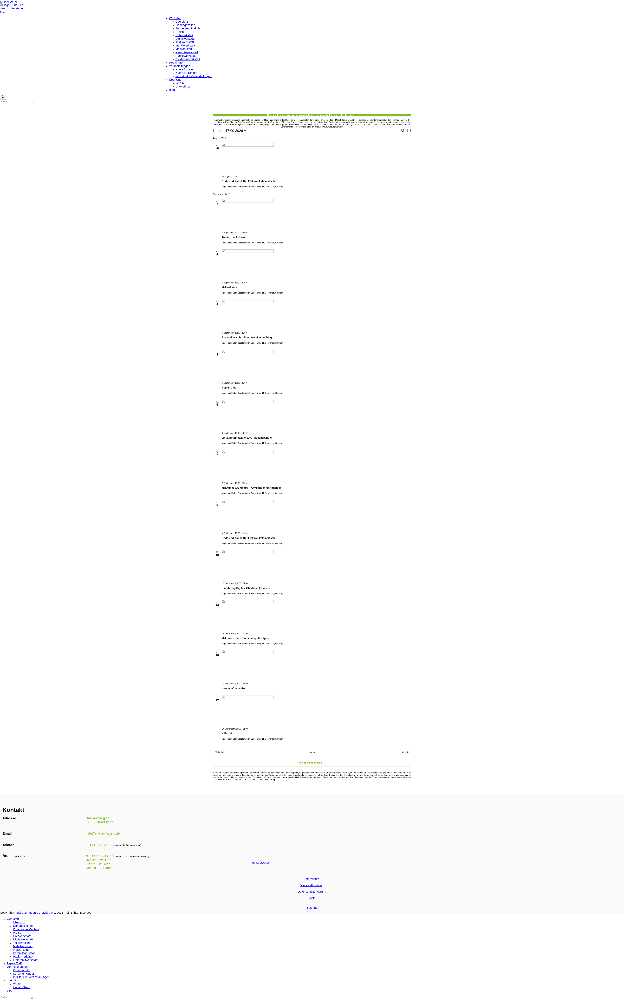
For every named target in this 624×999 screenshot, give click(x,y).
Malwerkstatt (229, 287)
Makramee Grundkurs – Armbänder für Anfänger (251, 487)
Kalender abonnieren (310, 762)
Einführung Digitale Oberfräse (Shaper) (246, 588)
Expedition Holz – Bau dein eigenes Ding (247, 337)
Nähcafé (227, 733)
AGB (312, 898)
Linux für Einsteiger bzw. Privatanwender (247, 437)
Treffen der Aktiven (233, 237)
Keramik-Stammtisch (234, 688)
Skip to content (9, 1)
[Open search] (3, 97)
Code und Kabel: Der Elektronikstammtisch (248, 181)
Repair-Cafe (229, 387)
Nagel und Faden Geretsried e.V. (34, 912)
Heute (312, 752)
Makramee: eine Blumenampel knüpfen (246, 638)
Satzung (312, 907)
